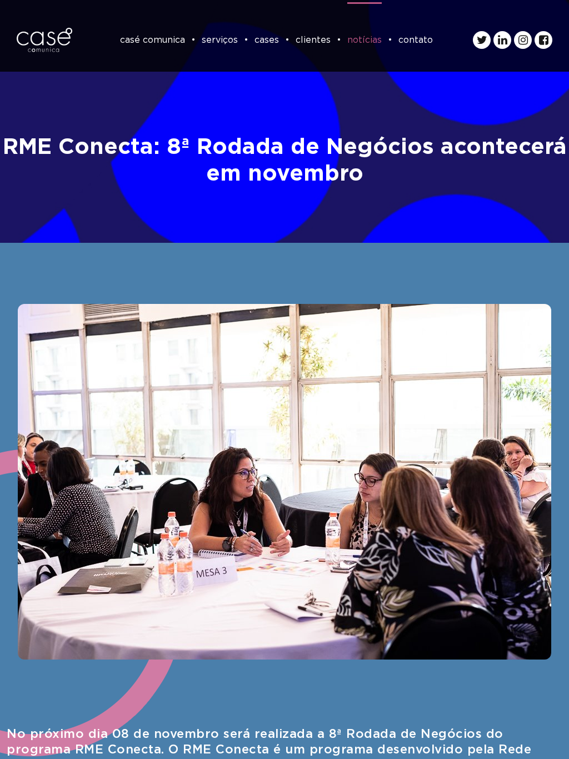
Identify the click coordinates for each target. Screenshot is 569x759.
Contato (415, 40)
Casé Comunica (152, 40)
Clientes (313, 40)
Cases (266, 40)
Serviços (220, 40)
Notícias (364, 40)
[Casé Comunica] (44, 40)
